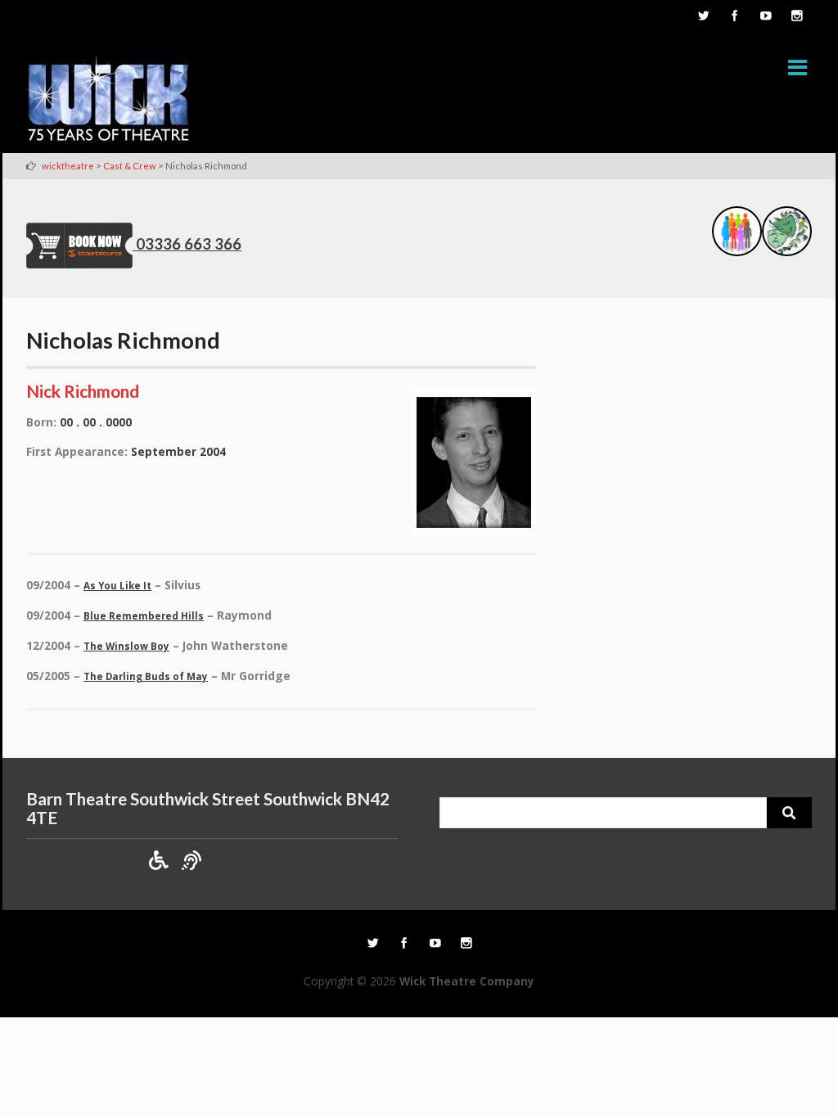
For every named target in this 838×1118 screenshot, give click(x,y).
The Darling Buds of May (145, 676)
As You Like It (117, 585)
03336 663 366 (188, 244)
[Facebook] (734, 17)
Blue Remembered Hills (143, 616)
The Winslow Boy (126, 646)
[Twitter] (703, 17)
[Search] (789, 812)
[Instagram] (796, 17)
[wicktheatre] (109, 101)
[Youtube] (765, 17)
